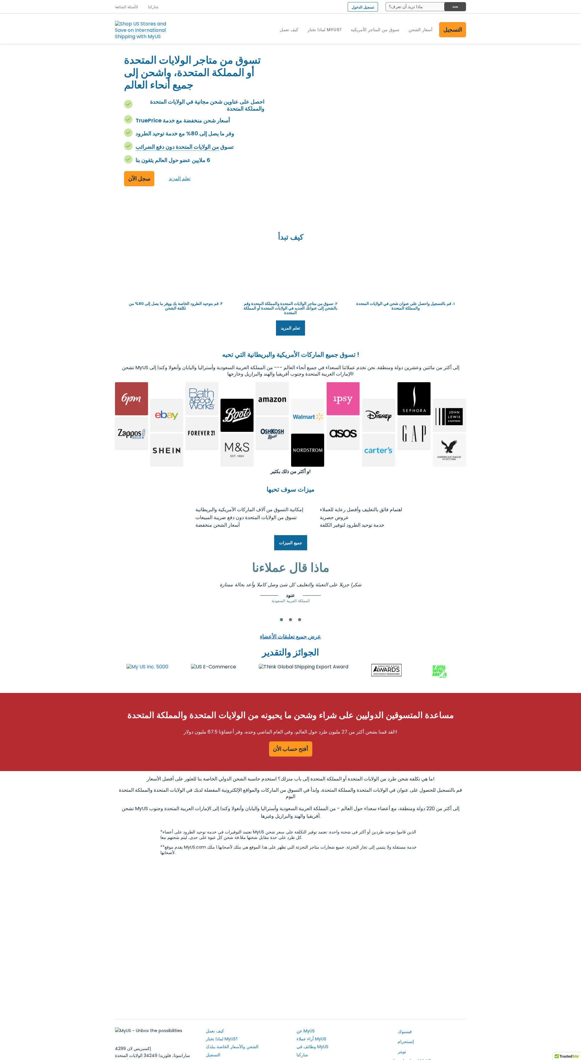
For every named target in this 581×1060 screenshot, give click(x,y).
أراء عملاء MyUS (311, 1039)
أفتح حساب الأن (290, 749)
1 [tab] (281, 619)
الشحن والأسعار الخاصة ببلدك (232, 1047)
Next (419, 590)
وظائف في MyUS (312, 1047)
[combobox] (426, 6)
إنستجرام (405, 1041)
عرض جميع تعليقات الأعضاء (290, 636)
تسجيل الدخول (363, 7)
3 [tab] (299, 619)
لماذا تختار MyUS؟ (222, 1039)
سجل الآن (139, 178)
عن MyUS (306, 1031)
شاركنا (302, 1055)
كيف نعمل (215, 1031)
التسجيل (452, 29)
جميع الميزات (290, 543)
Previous (161, 590)
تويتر (401, 1051)
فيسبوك (404, 1032)
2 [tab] (290, 619)
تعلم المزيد (179, 178)
